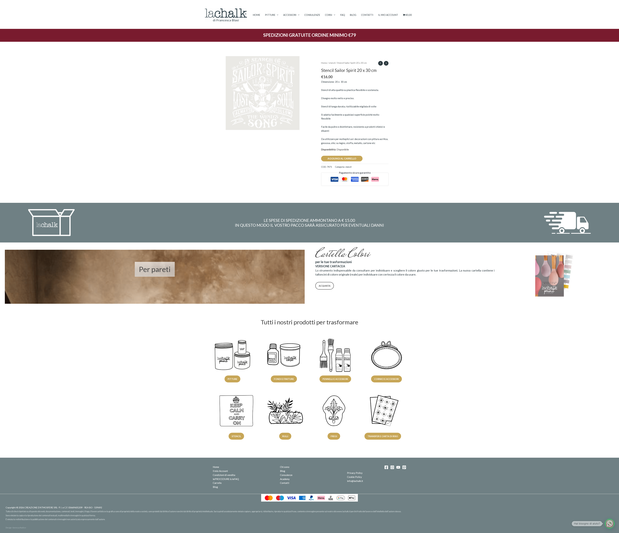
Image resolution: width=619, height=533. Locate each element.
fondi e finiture (284, 379)
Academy (285, 479)
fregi (334, 436)
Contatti (367, 14)
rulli (285, 436)
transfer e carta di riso (382, 436)
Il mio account (388, 14)
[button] (609, 523)
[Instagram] (392, 467)
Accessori (289, 14)
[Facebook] (386, 467)
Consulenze (312, 14)
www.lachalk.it (343, 511)
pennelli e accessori (335, 379)
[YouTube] (398, 467)
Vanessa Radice (19, 528)
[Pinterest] (404, 467)
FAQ (342, 14)
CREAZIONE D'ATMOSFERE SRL (40, 507)
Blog (353, 14)
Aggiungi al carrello (342, 158)
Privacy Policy (355, 472)
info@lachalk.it (355, 480)
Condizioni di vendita (224, 475)
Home (256, 14)
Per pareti (155, 269)
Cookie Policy (354, 476)
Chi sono (284, 466)
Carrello (217, 482)
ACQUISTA (324, 285)
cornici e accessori (386, 379)
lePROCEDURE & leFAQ (226, 479)
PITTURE (270, 14)
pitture (232, 379)
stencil (332, 62)
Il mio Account (220, 470)
